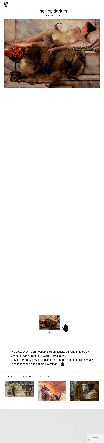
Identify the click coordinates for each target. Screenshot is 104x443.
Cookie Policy (95, 437)
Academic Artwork (22, 377)
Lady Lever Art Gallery (23, 360)
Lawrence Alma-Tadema (50, 15)
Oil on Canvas (57, 351)
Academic (42, 351)
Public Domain (84, 360)
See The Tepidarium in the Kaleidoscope (62, 364)
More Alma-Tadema (10, 377)
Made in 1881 (46, 377)
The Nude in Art (35, 364)
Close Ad (96, 268)
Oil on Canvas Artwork (35, 377)
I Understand (93, 440)
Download (51, 364)
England (46, 360)
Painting (70, 351)
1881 (46, 356)
